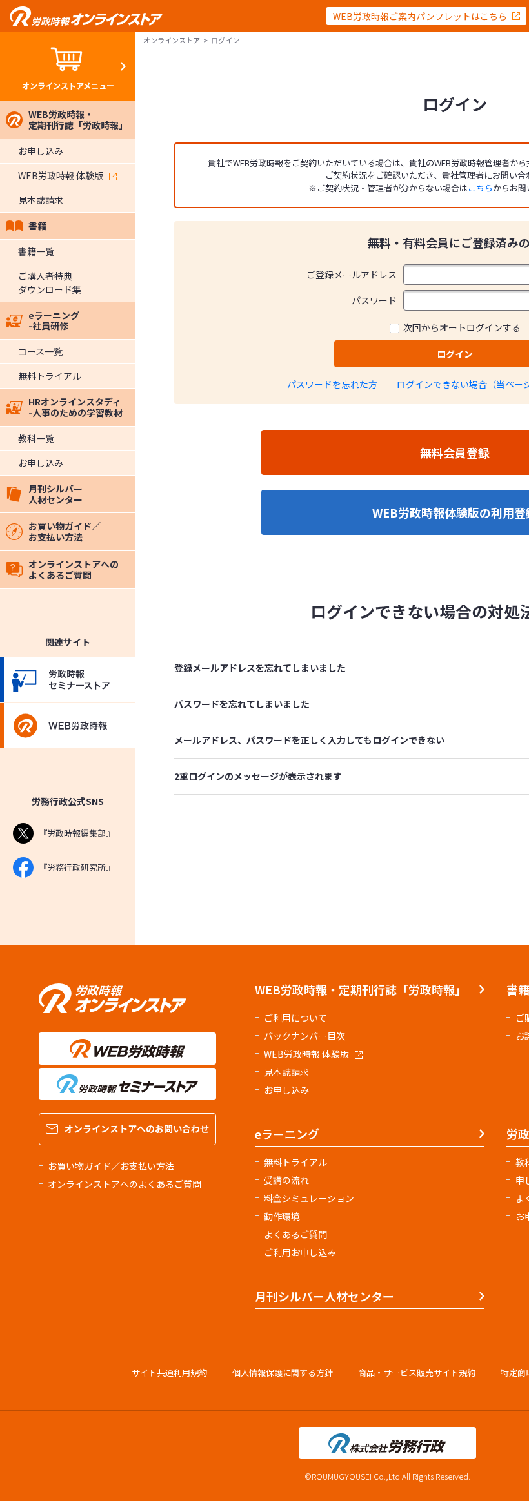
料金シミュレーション (309, 1198)
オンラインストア (171, 40)
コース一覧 (40, 351)
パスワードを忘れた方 (332, 384)
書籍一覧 (36, 251)
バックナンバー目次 (304, 1035)
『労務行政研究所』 (76, 867)
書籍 (37, 225)
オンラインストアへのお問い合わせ (137, 1128)
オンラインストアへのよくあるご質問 (73, 569)
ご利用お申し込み (300, 1252)
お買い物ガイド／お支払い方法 (64, 531)
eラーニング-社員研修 (53, 321)
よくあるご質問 (295, 1234)
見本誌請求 (40, 199)
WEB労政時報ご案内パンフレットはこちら (420, 16)
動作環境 (282, 1216)
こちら (480, 188)
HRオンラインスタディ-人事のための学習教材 (75, 407)
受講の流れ (286, 1180)
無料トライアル (49, 375)
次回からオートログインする (462, 327)
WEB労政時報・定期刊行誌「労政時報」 (78, 119)
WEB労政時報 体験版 (60, 175)
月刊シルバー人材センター (55, 494)
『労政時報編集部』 (76, 833)
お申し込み (40, 150)
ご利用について (295, 1017)
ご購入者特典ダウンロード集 (49, 282)
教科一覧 (36, 438)
